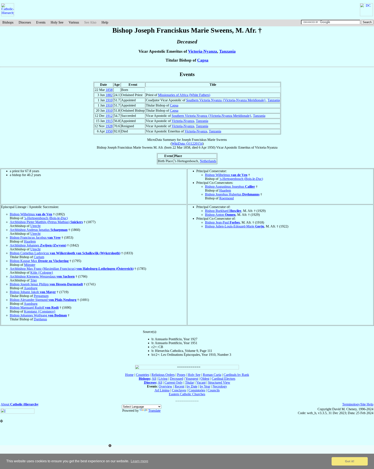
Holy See (57, 22)
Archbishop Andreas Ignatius (39, 230)
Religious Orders (163, 375)
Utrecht (35, 226)
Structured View (219, 382)
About (20, 404)
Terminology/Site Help (357, 404)
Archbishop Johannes (38, 245)
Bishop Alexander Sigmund (43, 300)
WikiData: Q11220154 (187, 143)
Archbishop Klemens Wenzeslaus (42, 276)
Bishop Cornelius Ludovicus (65, 253)
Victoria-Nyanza (202, 51)
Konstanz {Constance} (40, 311)
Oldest (204, 378)
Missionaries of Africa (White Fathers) (184, 95)
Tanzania (227, 51)
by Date (192, 386)
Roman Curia (212, 375)
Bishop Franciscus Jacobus (35, 237)
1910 (109, 100)
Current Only (173, 382)
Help (105, 22)
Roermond (226, 198)
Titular (189, 382)
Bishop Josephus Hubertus (232, 194)
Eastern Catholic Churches (187, 394)
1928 (109, 126)
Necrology (220, 386)
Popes (181, 375)
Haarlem (225, 190)
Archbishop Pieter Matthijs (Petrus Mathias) (46, 222)
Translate (154, 410)
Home (129, 375)
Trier (33, 280)
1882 (109, 95)
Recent (179, 386)
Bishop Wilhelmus (226, 175)
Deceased (176, 378)
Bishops (7, 22)
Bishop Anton (220, 214)
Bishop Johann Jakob (33, 292)
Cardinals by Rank (236, 375)
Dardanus (40, 319)
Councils (214, 390)
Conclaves (179, 390)
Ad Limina (162, 390)
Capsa (202, 60)
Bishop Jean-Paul (222, 222)
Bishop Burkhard (223, 211)
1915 (109, 121)
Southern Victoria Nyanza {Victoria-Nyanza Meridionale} (226, 100)
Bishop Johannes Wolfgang (38, 315)
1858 (109, 90)
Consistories (197, 390)
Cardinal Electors (223, 378)
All (154, 378)
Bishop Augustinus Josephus (230, 186)
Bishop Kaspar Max (39, 261)
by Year (205, 386)
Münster (29, 265)
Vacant (201, 382)
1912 (109, 116)
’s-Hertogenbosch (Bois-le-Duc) (241, 179)
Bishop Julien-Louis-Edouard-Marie (234, 226)
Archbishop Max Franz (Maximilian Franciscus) (72, 268)
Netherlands (208, 161)
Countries (142, 375)
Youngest (191, 378)
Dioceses (25, 22)
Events (40, 22)
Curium (39, 257)
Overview (165, 386)
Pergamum (41, 296)
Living (163, 378)
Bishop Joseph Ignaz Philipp (46, 284)
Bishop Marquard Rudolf (34, 307)
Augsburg (30, 288)
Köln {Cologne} (41, 272)
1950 (109, 131)
